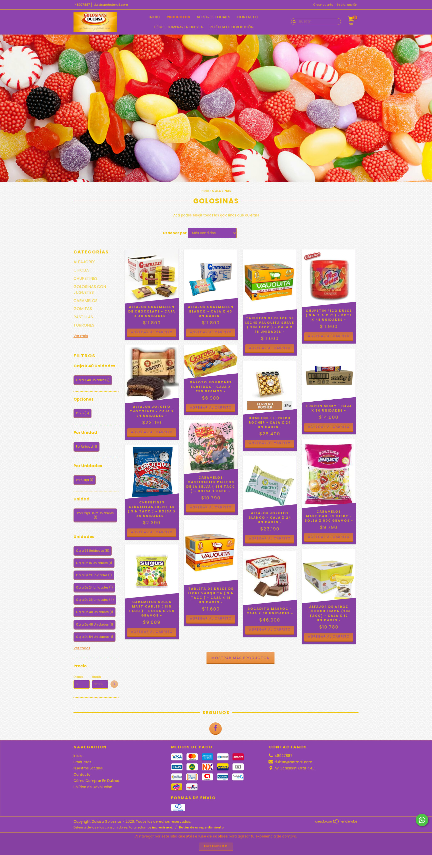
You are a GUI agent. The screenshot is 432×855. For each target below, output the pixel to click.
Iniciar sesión (347, 5)
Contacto (247, 17)
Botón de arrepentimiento (201, 827)
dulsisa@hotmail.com (111, 5)
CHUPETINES (86, 278)
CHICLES (82, 270)
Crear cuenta (323, 5)
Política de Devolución (232, 27)
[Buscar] (293, 21)
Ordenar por (175, 232)
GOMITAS (83, 309)
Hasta (96, 677)
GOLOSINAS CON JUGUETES (90, 289)
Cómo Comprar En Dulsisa (178, 27)
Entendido (216, 846)
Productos (178, 17)
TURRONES (84, 325)
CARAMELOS (86, 301)
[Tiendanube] (336, 823)
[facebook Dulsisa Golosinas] (215, 728)
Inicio (155, 17)
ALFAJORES (85, 262)
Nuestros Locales (213, 17)
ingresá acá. (162, 827)
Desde (78, 677)
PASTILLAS (83, 317)
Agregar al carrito (211, 332)
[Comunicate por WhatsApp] (422, 820)
